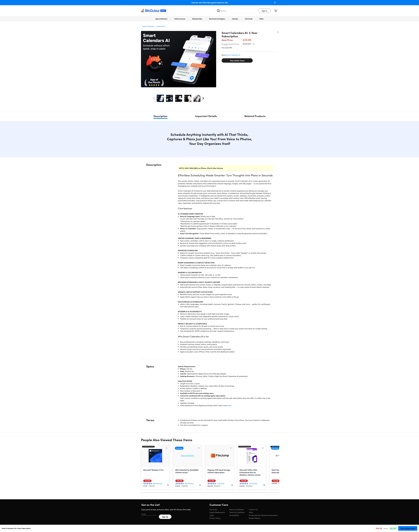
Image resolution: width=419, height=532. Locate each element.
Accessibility (234, 515)
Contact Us (253, 509)
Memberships (197, 19)
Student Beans (254, 518)
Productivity (160, 26)
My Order (213, 509)
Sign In (264, 10)
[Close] (274, 2)
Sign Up (165, 517)
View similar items (237, 60)
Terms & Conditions (237, 512)
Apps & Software (161, 19)
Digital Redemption (217, 512)
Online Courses (179, 19)
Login (212, 515)
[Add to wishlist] (278, 32)
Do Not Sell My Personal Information (263, 515)
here (229, 405)
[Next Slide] (203, 98)
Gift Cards (248, 19)
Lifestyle (235, 19)
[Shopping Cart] (275, 11)
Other (261, 19)
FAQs (251, 512)
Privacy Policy (215, 518)
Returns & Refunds (236, 509)
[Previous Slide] (154, 98)
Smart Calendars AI (233, 55)
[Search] (218, 11)
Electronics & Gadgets (217, 19)
